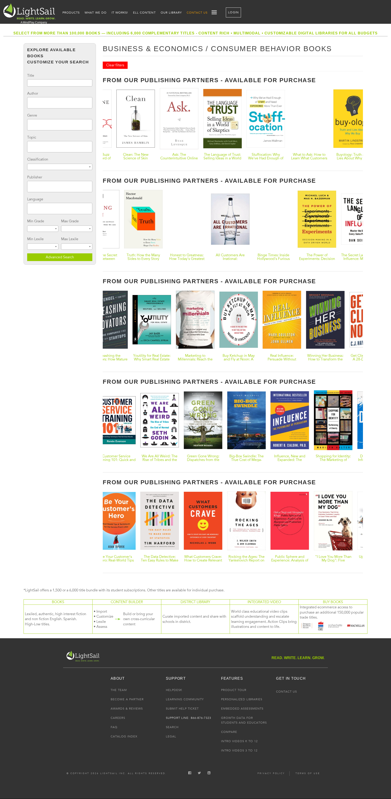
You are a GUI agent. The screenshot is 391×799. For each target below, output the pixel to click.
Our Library (171, 12)
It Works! (120, 12)
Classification (37, 159)
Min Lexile (35, 239)
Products (71, 12)
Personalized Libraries (241, 699)
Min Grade (35, 221)
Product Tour (233, 690)
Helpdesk (174, 690)
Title (30, 75)
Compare (229, 732)
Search (172, 727)
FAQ (114, 727)
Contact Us (197, 12)
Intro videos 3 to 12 (239, 750)
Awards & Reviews (127, 708)
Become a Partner (127, 699)
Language (35, 199)
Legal (171, 736)
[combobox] (59, 102)
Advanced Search (60, 257)
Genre (32, 115)
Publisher (34, 177)
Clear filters (115, 65)
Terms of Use (308, 773)
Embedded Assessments (242, 708)
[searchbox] (30, 102)
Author (32, 93)
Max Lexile (69, 239)
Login (233, 12)
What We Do (95, 12)
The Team (119, 690)
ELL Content (144, 12)
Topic (31, 137)
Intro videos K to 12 (239, 741)
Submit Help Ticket (182, 708)
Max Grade (70, 221)
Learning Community (185, 699)
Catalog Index (124, 736)
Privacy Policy (271, 773)
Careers (118, 718)
